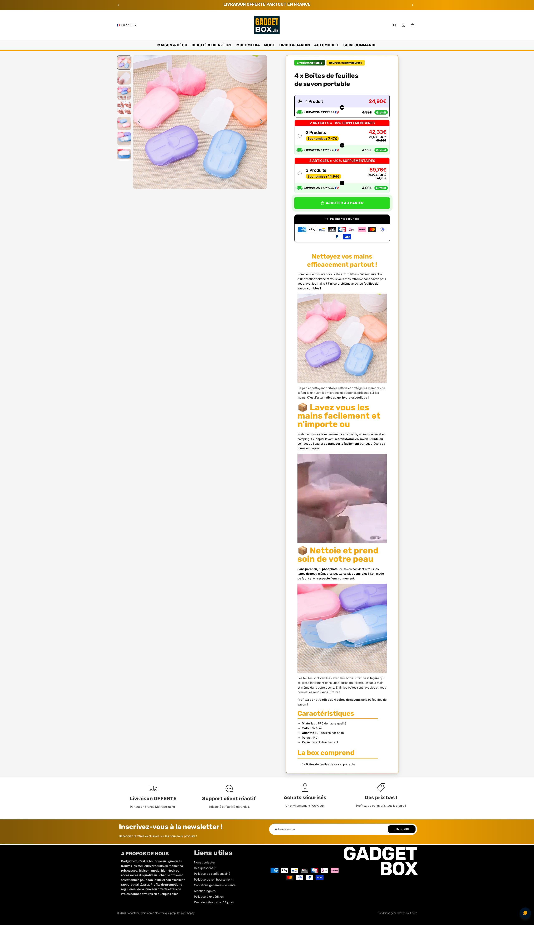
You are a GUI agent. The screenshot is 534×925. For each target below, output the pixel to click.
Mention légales (204, 891)
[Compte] (403, 25)
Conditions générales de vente (215, 885)
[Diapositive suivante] (412, 5)
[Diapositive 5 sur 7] (124, 123)
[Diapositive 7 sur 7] (124, 154)
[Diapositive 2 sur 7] (124, 78)
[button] (342, 106)
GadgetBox (133, 913)
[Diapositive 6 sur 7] (124, 138)
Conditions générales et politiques (397, 913)
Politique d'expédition (209, 896)
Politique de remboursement (213, 879)
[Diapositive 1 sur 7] (124, 62)
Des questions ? (204, 868)
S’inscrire (402, 829)
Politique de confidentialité (212, 873)
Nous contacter (204, 862)
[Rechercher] (394, 25)
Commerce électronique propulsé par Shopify (168, 913)
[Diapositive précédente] (118, 5)
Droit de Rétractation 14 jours (214, 902)
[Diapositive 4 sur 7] (124, 108)
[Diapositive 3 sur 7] (124, 93)
